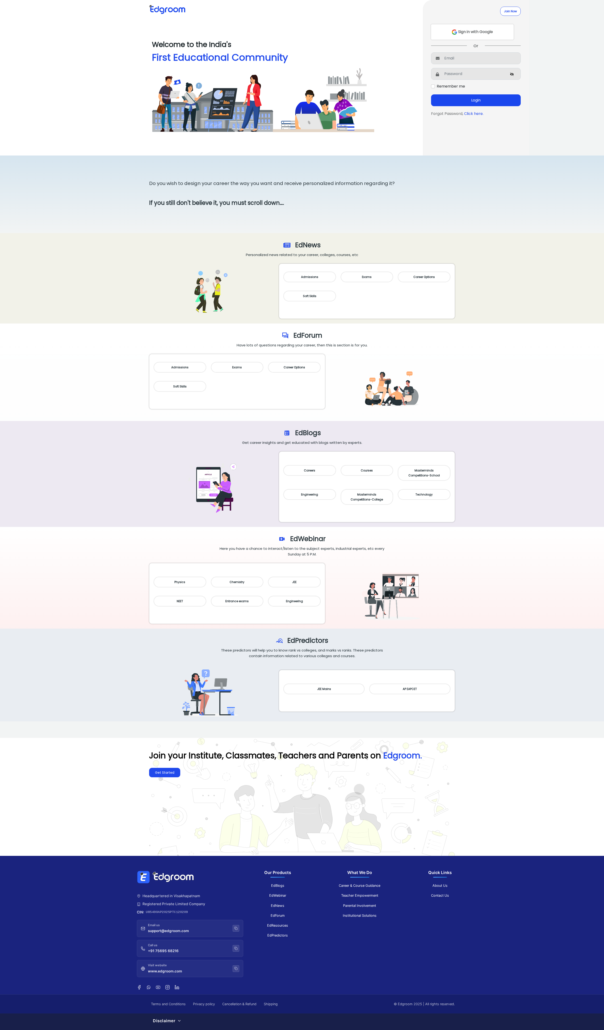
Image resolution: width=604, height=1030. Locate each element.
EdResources (277, 925)
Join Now (510, 11)
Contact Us (440, 895)
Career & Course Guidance (359, 885)
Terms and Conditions (168, 1004)
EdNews (277, 906)
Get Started (164, 772)
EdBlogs (277, 885)
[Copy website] (236, 968)
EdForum (278, 915)
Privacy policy (204, 1004)
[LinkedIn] (177, 987)
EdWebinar (277, 895)
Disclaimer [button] (164, 1020)
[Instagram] (167, 987)
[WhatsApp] (148, 987)
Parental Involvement (359, 906)
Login (476, 100)
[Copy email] (236, 928)
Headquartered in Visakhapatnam (171, 896)
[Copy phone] (236, 948)
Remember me (451, 86)
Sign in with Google (475, 31)
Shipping (271, 1004)
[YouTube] (158, 987)
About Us (440, 885)
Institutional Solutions (360, 915)
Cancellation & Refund (239, 1004)
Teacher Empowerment (359, 895)
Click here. (473, 113)
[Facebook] (139, 987)
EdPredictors (277, 935)
